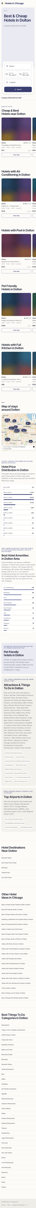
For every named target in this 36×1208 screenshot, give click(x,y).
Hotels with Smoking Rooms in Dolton (13, 963)
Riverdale (4, 867)
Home (5, 10)
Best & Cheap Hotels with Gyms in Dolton (15, 914)
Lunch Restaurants (7, 1162)
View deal (16, 155)
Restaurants (5, 1025)
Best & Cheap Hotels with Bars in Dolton (14, 939)
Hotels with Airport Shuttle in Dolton (13, 968)
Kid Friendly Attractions (9, 1089)
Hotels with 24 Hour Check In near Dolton (15, 954)
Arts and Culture (7, 1153)
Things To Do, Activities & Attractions (13, 1030)
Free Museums (6, 1167)
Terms (8, 1205)
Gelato (4, 1113)
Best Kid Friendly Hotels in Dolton (12, 909)
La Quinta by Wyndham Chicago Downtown (15, 379)
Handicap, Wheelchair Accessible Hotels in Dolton (17, 919)
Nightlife (4, 1094)
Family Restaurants (8, 1069)
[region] (19, 432)
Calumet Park (6, 872)
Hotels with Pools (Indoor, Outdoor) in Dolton (16, 978)
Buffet (3, 1079)
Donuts (4, 1187)
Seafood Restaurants (8, 1123)
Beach (3, 1177)
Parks (3, 1182)
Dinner (4, 1157)
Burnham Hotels (7, 858)
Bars (3, 1074)
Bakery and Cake (7, 1049)
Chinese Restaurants (8, 1118)
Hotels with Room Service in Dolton (13, 944)
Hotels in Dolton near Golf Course (12, 929)
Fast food (5, 1143)
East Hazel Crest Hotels (9, 863)
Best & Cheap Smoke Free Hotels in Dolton (15, 934)
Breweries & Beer (7, 1054)
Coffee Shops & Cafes (9, 1035)
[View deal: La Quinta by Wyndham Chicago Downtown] (16, 363)
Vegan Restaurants (8, 1138)
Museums (5, 1172)
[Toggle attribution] (34, 447)
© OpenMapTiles (15, 447)
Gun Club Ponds (7, 877)
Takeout (4, 1128)
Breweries (5, 1059)
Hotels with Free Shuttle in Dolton (12, 973)
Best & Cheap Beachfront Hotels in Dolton (15, 924)
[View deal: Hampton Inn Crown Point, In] (16, 245)
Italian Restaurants (7, 1099)
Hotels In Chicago (14, 3)
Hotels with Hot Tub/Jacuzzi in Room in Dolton (16, 983)
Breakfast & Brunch (8, 1044)
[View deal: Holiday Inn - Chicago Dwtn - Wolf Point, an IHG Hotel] (16, 189)
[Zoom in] (33, 415)
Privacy (4, 1205)
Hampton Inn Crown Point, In (10, 261)
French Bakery (6, 1108)
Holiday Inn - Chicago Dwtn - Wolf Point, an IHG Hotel (18, 206)
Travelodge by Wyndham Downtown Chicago (16, 145)
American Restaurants (9, 1103)
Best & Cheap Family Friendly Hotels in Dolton (16, 904)
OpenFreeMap (7, 447)
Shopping (5, 1084)
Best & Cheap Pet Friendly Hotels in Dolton (15, 998)
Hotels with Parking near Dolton (11, 958)
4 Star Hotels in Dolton (9, 988)
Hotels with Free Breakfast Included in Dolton (16, 949)
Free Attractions (7, 1148)
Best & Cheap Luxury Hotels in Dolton (13, 993)
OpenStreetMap (7, 448)
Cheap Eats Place (7, 1040)
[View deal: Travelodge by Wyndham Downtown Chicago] (16, 129)
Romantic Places (7, 1064)
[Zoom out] (33, 418)
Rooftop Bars (6, 1133)
